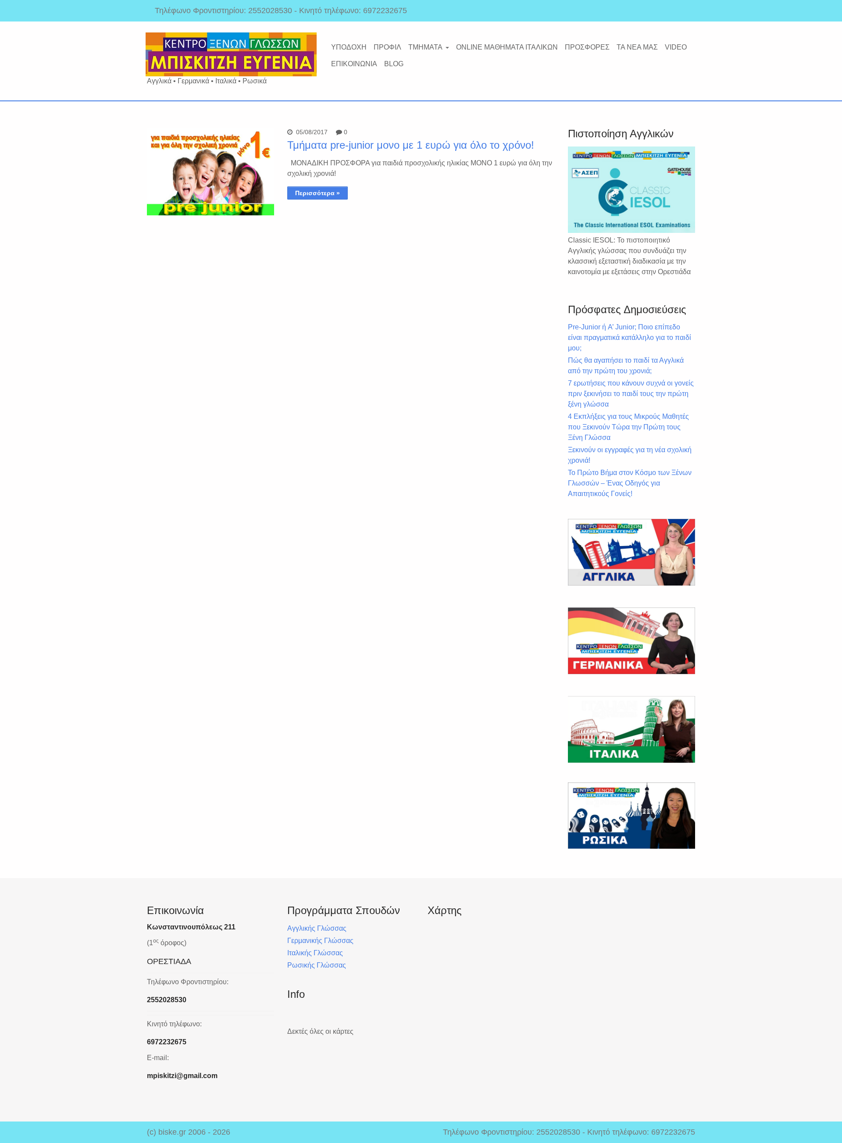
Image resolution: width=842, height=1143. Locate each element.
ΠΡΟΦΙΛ (387, 47)
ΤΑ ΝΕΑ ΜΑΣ (637, 47)
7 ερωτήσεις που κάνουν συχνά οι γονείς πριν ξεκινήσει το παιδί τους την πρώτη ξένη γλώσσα (631, 393)
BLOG (393, 64)
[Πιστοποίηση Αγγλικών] (631, 189)
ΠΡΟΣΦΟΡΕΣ (587, 47)
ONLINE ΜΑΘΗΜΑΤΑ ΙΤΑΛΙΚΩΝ (507, 47)
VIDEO (676, 47)
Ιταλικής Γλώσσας (315, 953)
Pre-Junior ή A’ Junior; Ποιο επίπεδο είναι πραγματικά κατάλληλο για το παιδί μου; (629, 337)
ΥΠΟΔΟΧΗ (349, 47)
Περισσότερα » (317, 192)
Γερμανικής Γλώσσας (320, 940)
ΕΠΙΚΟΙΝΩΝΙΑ (354, 64)
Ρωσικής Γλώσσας (316, 965)
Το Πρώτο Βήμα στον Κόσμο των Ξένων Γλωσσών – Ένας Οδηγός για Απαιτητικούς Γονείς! (630, 483)
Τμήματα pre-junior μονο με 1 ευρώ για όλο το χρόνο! (410, 145)
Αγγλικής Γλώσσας (316, 928)
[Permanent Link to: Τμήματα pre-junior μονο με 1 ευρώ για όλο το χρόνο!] (210, 213)
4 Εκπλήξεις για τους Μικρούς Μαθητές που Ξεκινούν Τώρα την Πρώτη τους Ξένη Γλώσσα (628, 427)
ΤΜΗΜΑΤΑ (425, 47)
